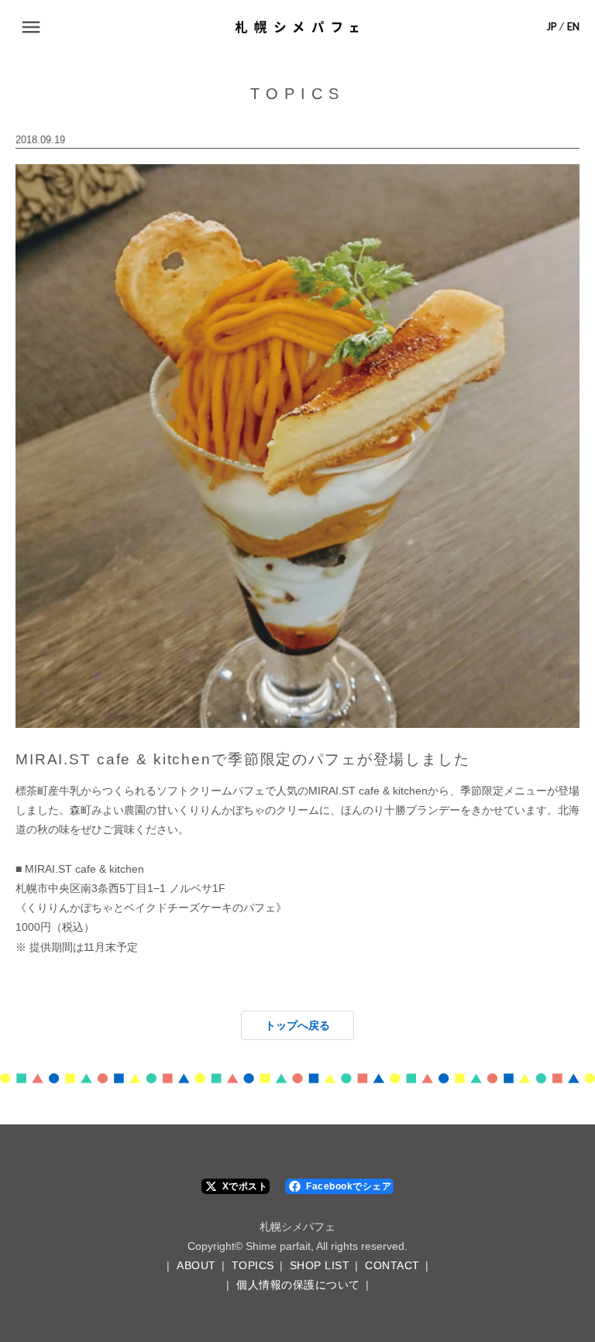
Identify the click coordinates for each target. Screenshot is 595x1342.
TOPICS (253, 1265)
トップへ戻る (297, 1025)
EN (573, 27)
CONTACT (392, 1265)
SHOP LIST (320, 1265)
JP (551, 27)
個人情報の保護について (298, 1285)
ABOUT (196, 1265)
